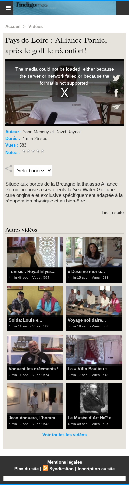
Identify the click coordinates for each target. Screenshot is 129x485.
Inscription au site (96, 468)
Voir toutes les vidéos (64, 434)
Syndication (61, 468)
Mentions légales (64, 462)
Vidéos (35, 26)
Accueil (13, 26)
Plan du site (26, 468)
